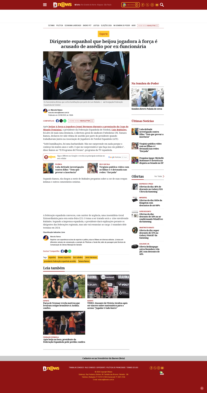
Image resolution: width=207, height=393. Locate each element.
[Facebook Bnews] (143, 5)
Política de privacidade (115, 368)
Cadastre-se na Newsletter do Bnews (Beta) (103, 358)
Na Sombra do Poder (121, 25)
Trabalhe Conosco (76, 368)
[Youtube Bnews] (157, 5)
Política (59, 25)
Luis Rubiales (118, 129)
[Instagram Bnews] (152, 5)
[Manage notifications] (202, 388)
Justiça (96, 25)
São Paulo (107, 5)
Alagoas (100, 5)
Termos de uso (132, 368)
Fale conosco (90, 368)
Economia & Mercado (73, 25)
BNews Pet (87, 25)
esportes (52, 257)
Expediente (100, 368)
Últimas (51, 25)
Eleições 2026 (106, 25)
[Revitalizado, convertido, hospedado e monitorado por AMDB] (162, 373)
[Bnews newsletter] (148, 25)
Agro (134, 25)
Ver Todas (158, 176)
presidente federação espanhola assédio (60, 261)
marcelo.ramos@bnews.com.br (58, 113)
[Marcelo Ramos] (45, 111)
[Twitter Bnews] (147, 5)
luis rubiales (78, 257)
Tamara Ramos (83, 261)
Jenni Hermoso (91, 257)
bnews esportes (64, 257)
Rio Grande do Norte (88, 5)
